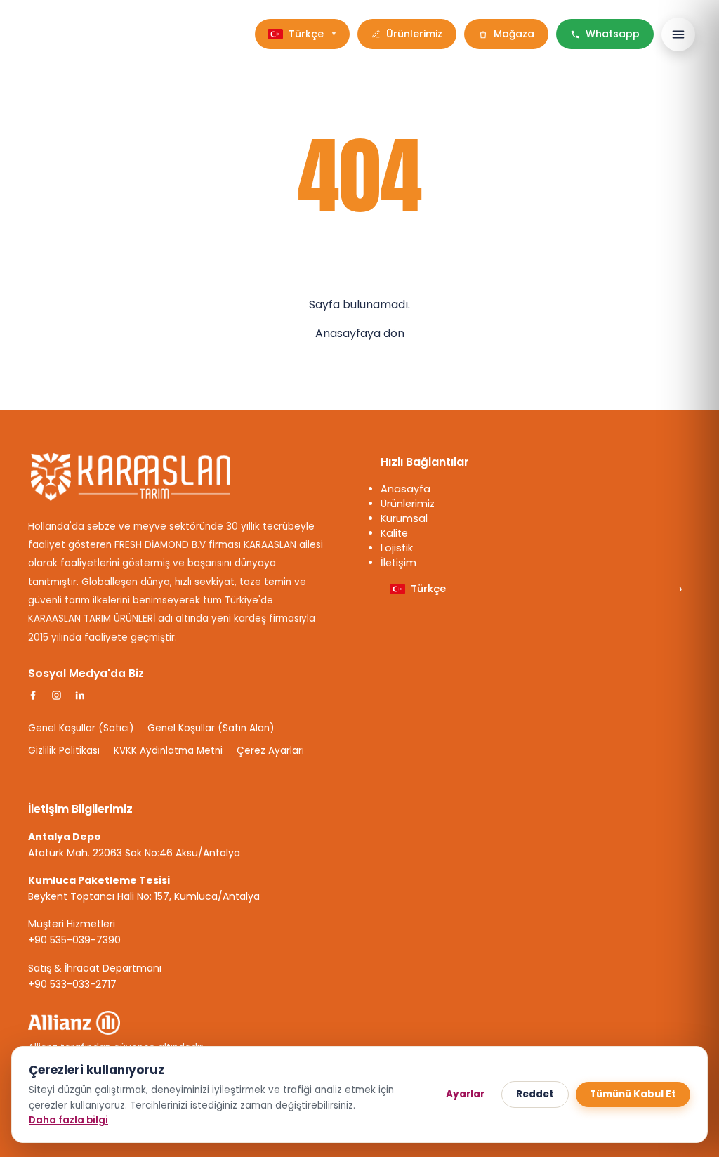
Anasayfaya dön (359, 333)
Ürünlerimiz (408, 504)
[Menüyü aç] (678, 34)
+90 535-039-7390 (74, 940)
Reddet (535, 1094)
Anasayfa (405, 489)
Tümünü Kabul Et (633, 1094)
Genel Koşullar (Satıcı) (80, 728)
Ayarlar (465, 1094)
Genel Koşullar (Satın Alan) (210, 728)
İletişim (398, 563)
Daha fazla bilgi (68, 1120)
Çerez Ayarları (270, 750)
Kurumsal (404, 518)
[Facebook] (33, 695)
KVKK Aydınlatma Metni (168, 750)
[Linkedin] (79, 695)
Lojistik (397, 548)
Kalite (394, 533)
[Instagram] (56, 695)
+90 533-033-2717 (72, 984)
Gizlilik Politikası (64, 750)
